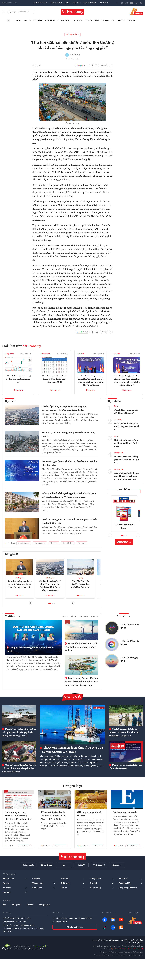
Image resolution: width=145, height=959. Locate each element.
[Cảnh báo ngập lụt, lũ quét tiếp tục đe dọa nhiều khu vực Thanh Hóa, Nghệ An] (126, 715)
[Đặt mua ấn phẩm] (136, 11)
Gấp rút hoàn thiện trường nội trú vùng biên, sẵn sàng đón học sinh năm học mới (19, 768)
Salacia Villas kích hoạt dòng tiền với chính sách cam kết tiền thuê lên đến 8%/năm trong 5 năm (69, 495)
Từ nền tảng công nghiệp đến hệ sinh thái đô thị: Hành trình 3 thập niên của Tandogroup (81, 681)
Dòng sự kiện (72, 786)
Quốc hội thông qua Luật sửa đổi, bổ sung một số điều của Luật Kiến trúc (69, 521)
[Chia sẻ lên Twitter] (97, 65)
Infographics (83, 616)
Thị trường (77, 20)
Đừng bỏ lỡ (12, 554)
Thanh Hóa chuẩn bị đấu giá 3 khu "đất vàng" (126, 411)
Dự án (116, 406)
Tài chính (37, 20)
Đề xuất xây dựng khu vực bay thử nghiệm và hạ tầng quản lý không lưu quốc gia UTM (19, 732)
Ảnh (4, 905)
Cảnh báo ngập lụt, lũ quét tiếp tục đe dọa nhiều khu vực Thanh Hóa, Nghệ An (124, 732)
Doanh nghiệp (92, 20)
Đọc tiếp (10, 401)
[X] (122, 3)
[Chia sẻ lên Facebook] (92, 65)
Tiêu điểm (17, 20)
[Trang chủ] (8, 20)
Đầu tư (27, 20)
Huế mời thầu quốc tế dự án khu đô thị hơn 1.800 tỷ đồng (126, 443)
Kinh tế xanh (63, 20)
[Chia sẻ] (111, 65)
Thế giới (120, 20)
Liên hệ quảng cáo (75, 927)
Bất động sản (108, 20)
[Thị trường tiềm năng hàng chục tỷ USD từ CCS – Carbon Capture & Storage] (72, 724)
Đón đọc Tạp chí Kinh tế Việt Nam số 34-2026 (125, 767)
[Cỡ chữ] (39, 65)
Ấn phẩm (124, 489)
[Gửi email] (102, 65)
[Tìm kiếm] (9, 12)
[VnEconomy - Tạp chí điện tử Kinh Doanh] (72, 856)
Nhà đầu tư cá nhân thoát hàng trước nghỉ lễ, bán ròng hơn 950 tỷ (54, 379)
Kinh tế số (50, 20)
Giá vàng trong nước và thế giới (89, 814)
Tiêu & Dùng (56, 3)
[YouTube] (132, 3)
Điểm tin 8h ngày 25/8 (129, 659)
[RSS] (121, 927)
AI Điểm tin (124, 616)
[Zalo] (127, 3)
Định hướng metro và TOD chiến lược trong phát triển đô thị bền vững (18, 815)
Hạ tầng (80, 578)
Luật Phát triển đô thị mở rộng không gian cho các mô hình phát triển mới (126, 476)
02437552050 (61, 922)
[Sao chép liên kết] (106, 65)
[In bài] (34, 65)
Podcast (73, 616)
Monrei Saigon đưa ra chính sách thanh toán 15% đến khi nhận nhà (69, 463)
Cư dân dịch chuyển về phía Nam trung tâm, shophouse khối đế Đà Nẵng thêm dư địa (64, 408)
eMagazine (94, 616)
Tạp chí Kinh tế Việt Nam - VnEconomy (127, 949)
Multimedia (12, 616)
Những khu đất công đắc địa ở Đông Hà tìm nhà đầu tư (127, 426)
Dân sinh (131, 20)
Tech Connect (89, 3)
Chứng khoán (40, 3)
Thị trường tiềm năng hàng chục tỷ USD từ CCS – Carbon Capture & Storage (71, 749)
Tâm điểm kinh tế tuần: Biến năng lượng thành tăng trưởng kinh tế (81, 647)
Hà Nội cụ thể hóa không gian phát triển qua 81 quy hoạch (68, 434)
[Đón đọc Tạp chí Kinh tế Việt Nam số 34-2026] (126, 751)
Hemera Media (41, 946)
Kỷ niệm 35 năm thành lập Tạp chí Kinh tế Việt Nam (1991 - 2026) (53, 815)
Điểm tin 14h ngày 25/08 (129, 626)
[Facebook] (117, 3)
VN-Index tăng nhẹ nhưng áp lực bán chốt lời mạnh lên (18, 379)
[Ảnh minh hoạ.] (72, 84)
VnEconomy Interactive (125, 812)
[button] (49, 603)
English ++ (105, 3)
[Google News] (141, 3)
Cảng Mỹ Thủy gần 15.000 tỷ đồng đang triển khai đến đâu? (80, 584)
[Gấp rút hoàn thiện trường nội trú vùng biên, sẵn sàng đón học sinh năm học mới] (19, 751)
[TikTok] (136, 3)
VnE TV (75, 3)
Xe (67, 3)
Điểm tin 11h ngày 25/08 (129, 643)
